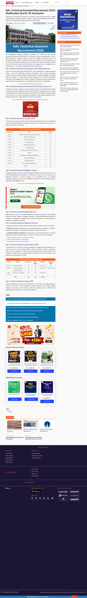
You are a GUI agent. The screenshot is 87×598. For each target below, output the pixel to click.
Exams (17, 2)
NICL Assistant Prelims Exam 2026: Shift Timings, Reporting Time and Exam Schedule (69, 73)
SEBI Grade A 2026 (36, 458)
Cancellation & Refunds (61, 592)
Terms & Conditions (73, 592)
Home (7, 6)
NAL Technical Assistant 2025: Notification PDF (30, 83)
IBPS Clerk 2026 (9, 455)
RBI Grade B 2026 (36, 453)
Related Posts (9, 417)
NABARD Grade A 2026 (37, 455)
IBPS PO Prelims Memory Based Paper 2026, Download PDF (69, 49)
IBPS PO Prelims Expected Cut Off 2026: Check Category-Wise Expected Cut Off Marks (70, 54)
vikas (8, 23)
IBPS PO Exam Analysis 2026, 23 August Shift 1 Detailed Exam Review (70, 64)
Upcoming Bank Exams (27, 2)
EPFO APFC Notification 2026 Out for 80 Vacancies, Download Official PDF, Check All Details (69, 90)
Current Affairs (45, 2)
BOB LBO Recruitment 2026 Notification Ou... (30, 430)
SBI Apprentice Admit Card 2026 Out (70, 36)
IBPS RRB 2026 (9, 458)
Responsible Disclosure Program (47, 592)
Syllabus (37, 2)
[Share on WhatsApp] (34, 23)
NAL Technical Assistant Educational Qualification (31, 183)
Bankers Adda (35, 469)
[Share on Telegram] (36, 23)
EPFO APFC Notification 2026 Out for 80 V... (14, 430)
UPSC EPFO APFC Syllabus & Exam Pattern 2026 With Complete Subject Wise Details (69, 84)
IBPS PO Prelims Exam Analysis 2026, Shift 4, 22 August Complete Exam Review (69, 79)
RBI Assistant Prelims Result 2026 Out (70, 38)
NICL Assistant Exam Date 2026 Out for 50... (46, 430)
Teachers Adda (35, 475)
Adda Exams (34, 473)
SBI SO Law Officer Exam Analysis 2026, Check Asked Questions (70, 46)
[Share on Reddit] (39, 23)
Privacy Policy (82, 592)
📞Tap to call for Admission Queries (31, 206)
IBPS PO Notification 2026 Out (68, 34)
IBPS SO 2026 (9, 460)
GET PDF (74, 596)
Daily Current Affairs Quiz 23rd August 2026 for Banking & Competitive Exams (69, 68)
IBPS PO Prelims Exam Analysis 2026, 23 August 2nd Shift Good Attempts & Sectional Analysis (69, 60)
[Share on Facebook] (42, 23)
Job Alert (10, 411)
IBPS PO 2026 (9, 462)
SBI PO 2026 (9, 453)
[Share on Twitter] (44, 23)
